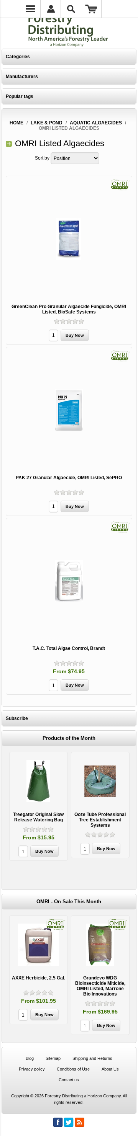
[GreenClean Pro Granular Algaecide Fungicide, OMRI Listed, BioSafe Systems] (69, 239)
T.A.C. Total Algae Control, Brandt (69, 648)
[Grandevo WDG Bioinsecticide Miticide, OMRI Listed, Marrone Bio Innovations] (100, 944)
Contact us (69, 1079)
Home (16, 123)
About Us (110, 1069)
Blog (30, 1058)
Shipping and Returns (92, 1058)
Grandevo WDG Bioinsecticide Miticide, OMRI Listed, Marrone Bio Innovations (100, 986)
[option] (38, 807)
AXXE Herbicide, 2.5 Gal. (38, 978)
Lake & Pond (46, 123)
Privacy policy (32, 1069)
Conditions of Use (73, 1069)
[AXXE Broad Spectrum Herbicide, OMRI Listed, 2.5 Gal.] (39, 944)
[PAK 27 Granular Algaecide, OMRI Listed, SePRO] (69, 410)
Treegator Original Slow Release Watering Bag (38, 817)
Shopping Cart (91, 9)
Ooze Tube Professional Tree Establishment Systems (100, 820)
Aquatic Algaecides (96, 123)
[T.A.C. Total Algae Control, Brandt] (69, 581)
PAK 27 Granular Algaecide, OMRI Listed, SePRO (69, 477)
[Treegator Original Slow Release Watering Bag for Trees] (39, 781)
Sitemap (53, 1058)
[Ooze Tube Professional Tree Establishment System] (100, 781)
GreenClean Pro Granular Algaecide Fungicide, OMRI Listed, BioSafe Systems (69, 309)
